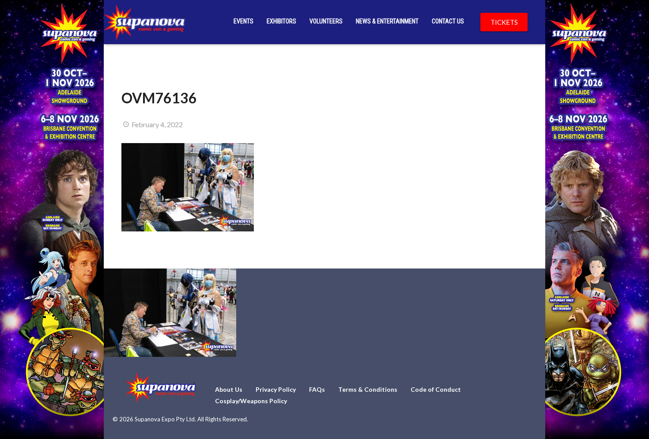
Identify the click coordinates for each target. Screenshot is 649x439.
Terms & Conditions (367, 389)
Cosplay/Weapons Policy (251, 401)
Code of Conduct (436, 389)
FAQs (317, 389)
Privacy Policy (276, 389)
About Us (228, 389)
